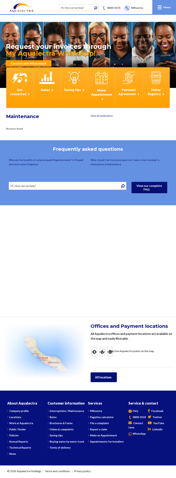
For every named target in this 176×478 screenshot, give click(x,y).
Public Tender (17, 429)
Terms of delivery (60, 447)
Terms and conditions (57, 471)
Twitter (157, 417)
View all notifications (102, 115)
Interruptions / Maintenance (67, 410)
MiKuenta (96, 410)
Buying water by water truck (67, 441)
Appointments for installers (107, 441)
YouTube (158, 423)
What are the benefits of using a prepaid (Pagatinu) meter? (40, 159)
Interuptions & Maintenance (106, 164)
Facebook (157, 410)
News (12, 453)
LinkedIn (157, 429)
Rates (53, 417)
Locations (15, 417)
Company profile (19, 410)
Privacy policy (82, 471)
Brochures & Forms (61, 423)
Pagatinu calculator (102, 417)
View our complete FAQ (149, 187)
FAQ (135, 410)
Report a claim (98, 429)
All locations (103, 377)
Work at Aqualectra (21, 423)
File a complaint (99, 423)
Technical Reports (20, 447)
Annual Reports (18, 441)
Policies (14, 435)
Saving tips (56, 435)
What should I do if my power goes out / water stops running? (124, 159)
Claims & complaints (62, 429)
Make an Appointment (103, 435)
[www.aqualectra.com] (21, 7)
